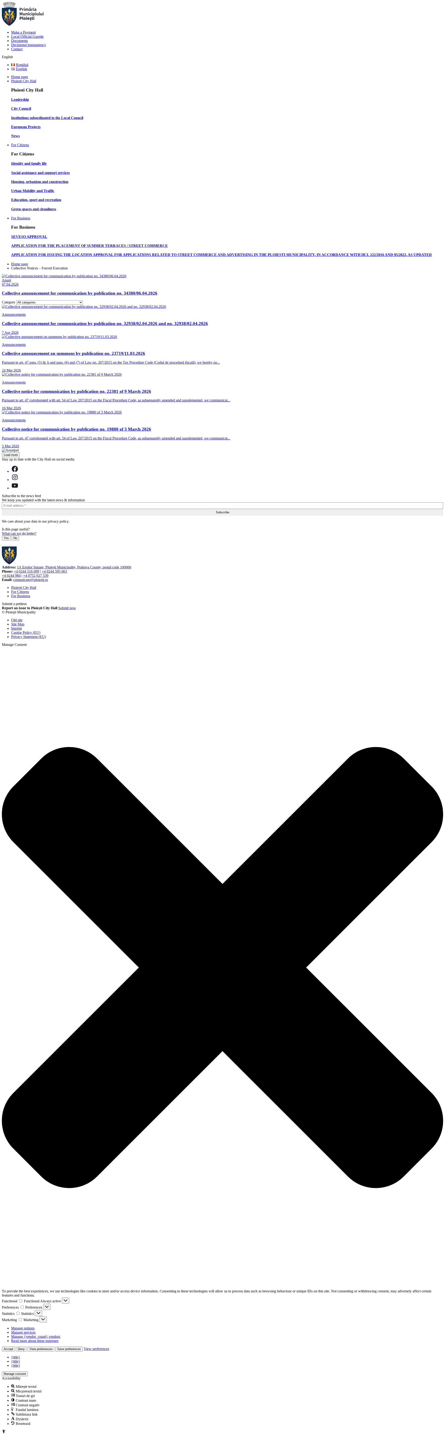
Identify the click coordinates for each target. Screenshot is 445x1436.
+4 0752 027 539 (35, 576)
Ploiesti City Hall (23, 81)
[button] (222, 968)
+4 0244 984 (11, 576)
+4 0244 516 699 (26, 571)
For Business (20, 218)
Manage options (23, 1328)
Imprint (16, 628)
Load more (11, 455)
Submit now (67, 608)
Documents (19, 41)
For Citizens (20, 145)
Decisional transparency (28, 45)
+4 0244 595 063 (54, 571)
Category (8, 302)
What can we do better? (19, 533)
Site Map (17, 624)
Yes (6, 538)
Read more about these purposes (34, 1341)
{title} (15, 1357)
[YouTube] (15, 488)
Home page (19, 77)
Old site (16, 620)
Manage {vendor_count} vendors (35, 1336)
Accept (8, 1349)
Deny (21, 1349)
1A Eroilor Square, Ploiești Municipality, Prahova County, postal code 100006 (74, 567)
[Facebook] (15, 471)
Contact (16, 49)
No (15, 538)
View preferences (41, 1349)
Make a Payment (23, 32)
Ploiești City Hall (23, 588)
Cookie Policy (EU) (25, 632)
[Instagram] (15, 480)
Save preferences (69, 1349)
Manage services (23, 1332)
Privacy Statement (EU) (28, 637)
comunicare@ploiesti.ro (30, 580)
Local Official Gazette (27, 36)
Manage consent (15, 1374)
